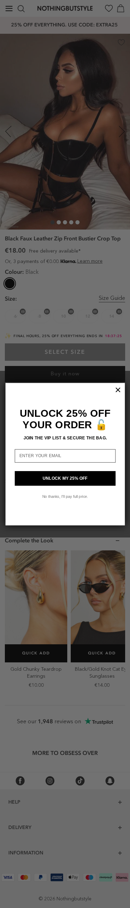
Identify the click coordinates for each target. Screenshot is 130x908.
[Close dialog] (118, 390)
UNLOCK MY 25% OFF (64, 478)
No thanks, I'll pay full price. (65, 496)
